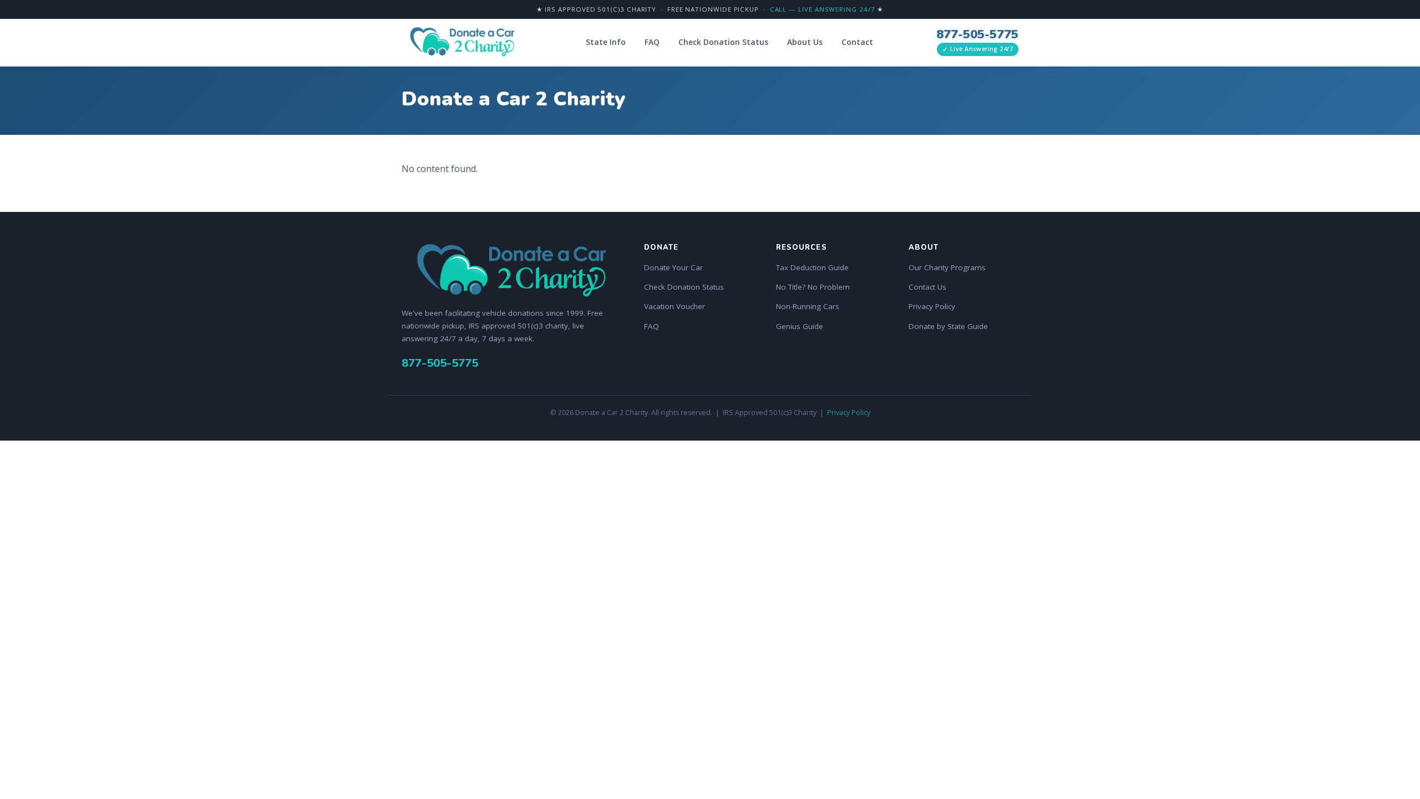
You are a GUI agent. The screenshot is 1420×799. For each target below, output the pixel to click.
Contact (857, 42)
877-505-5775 (977, 34)
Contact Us (927, 287)
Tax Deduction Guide (812, 267)
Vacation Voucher (674, 306)
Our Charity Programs (947, 267)
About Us (805, 42)
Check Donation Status (723, 42)
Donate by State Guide (948, 326)
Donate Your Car (673, 267)
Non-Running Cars (807, 306)
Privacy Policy (932, 306)
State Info (606, 42)
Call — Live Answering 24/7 (822, 9)
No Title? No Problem (813, 287)
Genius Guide (799, 326)
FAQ (652, 42)
